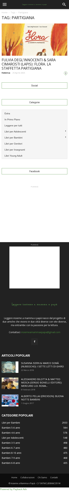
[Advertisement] (34, 209)
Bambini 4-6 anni (11, 432)
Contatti (54, 477)
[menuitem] (34, 113)
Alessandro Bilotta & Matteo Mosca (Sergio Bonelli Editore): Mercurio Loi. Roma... (41, 382)
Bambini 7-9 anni (11, 457)
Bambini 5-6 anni (11, 427)
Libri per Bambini (11, 422)
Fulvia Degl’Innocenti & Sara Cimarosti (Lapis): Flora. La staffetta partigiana (29, 64)
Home (5, 12)
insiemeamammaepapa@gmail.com (40, 332)
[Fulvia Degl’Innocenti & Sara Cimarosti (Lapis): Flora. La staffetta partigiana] (34, 39)
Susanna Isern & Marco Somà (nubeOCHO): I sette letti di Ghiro (42, 364)
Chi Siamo (42, 477)
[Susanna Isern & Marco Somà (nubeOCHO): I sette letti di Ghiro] (10, 367)
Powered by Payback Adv (13, 489)
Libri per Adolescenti (13, 437)
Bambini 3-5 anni (11, 442)
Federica (6, 72)
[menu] (34, 134)
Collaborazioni (27, 477)
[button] (64, 4)
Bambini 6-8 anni (11, 462)
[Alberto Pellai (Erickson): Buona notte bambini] (10, 400)
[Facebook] (34, 341)
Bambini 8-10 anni (11, 452)
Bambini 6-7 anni (11, 447)
